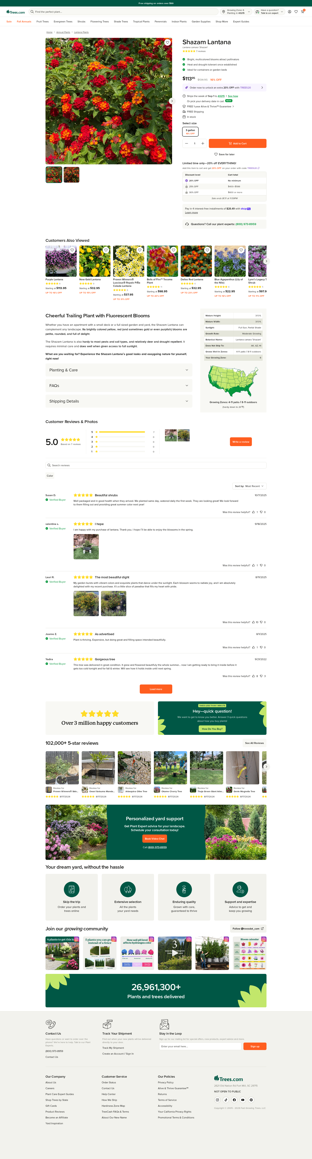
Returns (162, 1094)
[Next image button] (172, 101)
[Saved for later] (167, 42)
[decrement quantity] (186, 143)
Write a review (241, 441)
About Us (51, 1082)
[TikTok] (226, 1100)
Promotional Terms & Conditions (176, 1117)
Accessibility (165, 1105)
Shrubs (81, 21)
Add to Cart (240, 143)
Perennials (161, 21)
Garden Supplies (201, 21)
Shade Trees (121, 21)
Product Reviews (55, 1111)
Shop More (222, 21)
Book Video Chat (154, 838)
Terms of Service (167, 1099)
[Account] (289, 12)
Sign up (255, 1046)
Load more (156, 689)
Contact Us (52, 1056)
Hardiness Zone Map (113, 1105)
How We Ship (109, 1099)
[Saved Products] (296, 12)
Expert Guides (241, 21)
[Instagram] (217, 1100)
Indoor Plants (179, 21)
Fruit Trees (43, 21)
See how (233, 96)
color (50, 475)
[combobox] (249, 486)
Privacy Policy (166, 1082)
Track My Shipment (113, 1047)
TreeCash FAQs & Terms (115, 1111)
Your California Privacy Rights (174, 1111)
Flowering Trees (100, 21)
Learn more (191, 212)
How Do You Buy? (212, 728)
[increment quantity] (203, 143)
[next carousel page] (266, 261)
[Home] (15, 11)
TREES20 (252, 168)
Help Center (109, 1094)
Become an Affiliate (57, 1117)
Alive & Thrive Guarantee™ (173, 1088)
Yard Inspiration (54, 1123)
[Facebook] (234, 1100)
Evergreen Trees (63, 21)
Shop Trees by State (57, 1099)
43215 (221, 96)
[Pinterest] (251, 1100)
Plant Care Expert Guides (60, 1094)
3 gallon (190, 132)
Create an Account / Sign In (118, 1053)
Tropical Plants (141, 21)
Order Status (109, 1082)
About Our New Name (114, 1117)
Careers (50, 1088)
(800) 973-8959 (246, 224)
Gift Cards (51, 1105)
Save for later (227, 154)
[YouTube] (243, 1100)
